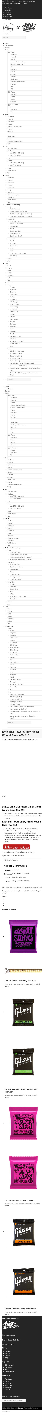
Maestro (10, 192)
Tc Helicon (10, 197)
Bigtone (12, 297)
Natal (12, 334)
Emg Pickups (14, 304)
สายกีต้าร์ (37, 984)
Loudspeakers (15, 233)
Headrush (10, 187)
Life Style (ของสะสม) (17, 351)
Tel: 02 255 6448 (15, 3)
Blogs (7, 1357)
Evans (9, 268)
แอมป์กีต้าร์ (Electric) (17, 153)
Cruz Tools (13, 294)
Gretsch (13, 84)
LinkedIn (8, 10)
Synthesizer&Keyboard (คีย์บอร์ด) (21, 216)
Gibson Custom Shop (17, 64)
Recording (10, 239)
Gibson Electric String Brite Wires (20, 1309)
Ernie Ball (10, 182)
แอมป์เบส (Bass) (15, 155)
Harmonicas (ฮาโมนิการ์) (18, 366)
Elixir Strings (14, 307)
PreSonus (10, 219)
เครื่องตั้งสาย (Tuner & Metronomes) (22, 363)
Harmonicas (14, 319)
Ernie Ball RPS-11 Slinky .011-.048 (20, 981)
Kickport (13, 326)
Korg (9, 168)
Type (9, 349)
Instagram (8, 16)
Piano (9, 258)
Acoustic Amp (12, 148)
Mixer (12, 228)
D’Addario (13, 299)
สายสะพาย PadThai (16, 341)
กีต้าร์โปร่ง (11, 92)
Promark (10, 275)
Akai (8, 261)
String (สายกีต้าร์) (16, 356)
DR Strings (13, 302)
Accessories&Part (25, 891)
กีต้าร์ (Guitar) (9, 1365)
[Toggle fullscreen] (5, 1411)
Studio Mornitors (15, 231)
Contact (7, 1355)
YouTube (8, 12)
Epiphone (13, 69)
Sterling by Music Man (14, 141)
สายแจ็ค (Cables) (16, 353)
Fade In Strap (14, 312)
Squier (12, 72)
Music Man (14, 79)
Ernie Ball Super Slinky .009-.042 (19, 1200)
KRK (11, 251)
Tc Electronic (11, 170)
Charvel (13, 57)
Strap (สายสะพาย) (16, 358)
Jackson (13, 74)
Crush (9, 265)
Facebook (8, 8)
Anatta (12, 287)
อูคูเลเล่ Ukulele (13, 105)
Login (7, 34)
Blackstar (13, 54)
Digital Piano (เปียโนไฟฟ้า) (19, 211)
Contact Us (26, 887)
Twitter (7, 6)
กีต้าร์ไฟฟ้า (11, 52)
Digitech (10, 180)
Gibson (12, 67)
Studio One (14, 246)
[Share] (7, 1411)
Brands (9, 285)
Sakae (9, 278)
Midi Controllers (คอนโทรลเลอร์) (21, 214)
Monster (13, 331)
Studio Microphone (16, 224)
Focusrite (13, 243)
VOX (9, 144)
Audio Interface (15, 209)
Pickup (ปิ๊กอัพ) (15, 361)
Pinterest (8, 14)
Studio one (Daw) (16, 236)
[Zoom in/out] (3, 1411)
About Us (8, 1351)
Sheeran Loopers (13, 195)
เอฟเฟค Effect (9, 1371)
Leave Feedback (36, 887)
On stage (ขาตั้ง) (15, 336)
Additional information (11, 860)
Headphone (14, 226)
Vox (11, 86)
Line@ (25, 3)
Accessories (14, 891)
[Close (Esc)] (9, 1411)
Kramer (12, 76)
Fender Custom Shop (17, 62)
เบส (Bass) (8, 1367)
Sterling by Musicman (17, 81)
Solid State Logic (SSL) (18, 253)
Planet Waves (14, 344)
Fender (12, 59)
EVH (11, 89)
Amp (6, 1369)
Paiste (9, 273)
